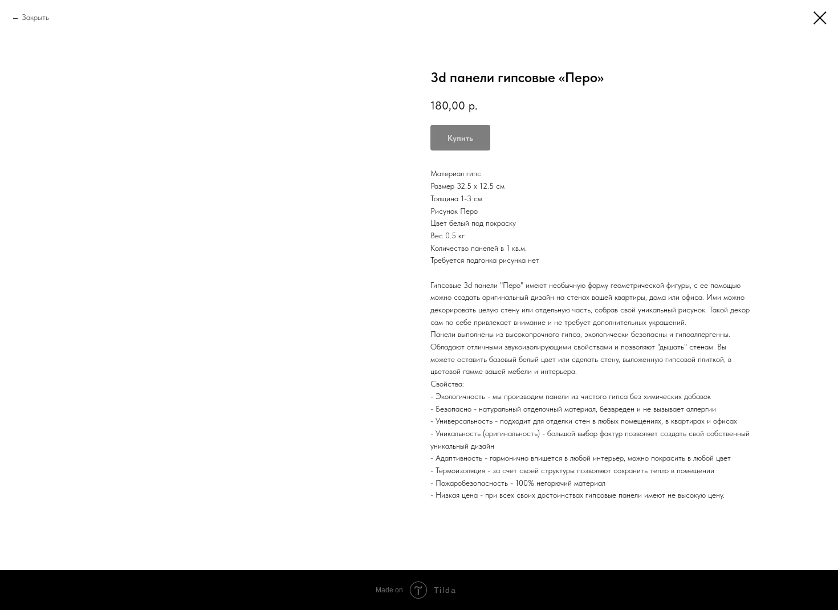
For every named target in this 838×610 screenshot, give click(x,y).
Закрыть (35, 17)
